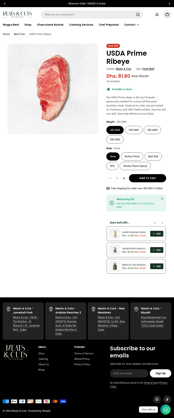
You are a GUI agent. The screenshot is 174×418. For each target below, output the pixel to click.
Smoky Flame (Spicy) (135, 166)
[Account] (157, 15)
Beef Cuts (19, 34)
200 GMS (115, 130)
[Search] (138, 15)
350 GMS (115, 139)
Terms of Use (150, 382)
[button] (5, 4)
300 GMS (152, 130)
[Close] (162, 198)
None (113, 156)
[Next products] (162, 222)
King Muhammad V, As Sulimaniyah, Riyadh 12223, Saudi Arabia (153, 321)
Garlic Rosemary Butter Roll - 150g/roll (135, 232)
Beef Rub (153, 156)
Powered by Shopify (39, 410)
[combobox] (92, 15)
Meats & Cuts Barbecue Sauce (135, 264)
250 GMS (134, 130)
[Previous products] (155, 222)
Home (6, 34)
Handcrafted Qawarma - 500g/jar (135, 248)
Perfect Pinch (132, 156)
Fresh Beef (148, 68)
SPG (112, 166)
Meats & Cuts (123, 68)
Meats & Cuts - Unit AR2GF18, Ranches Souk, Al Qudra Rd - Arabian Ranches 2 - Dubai (66, 325)
